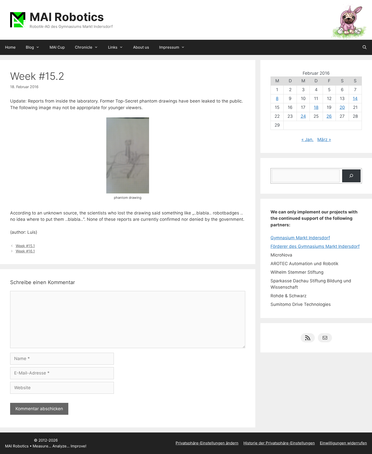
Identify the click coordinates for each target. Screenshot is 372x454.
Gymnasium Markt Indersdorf (300, 237)
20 (342, 107)
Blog (30, 47)
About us (141, 47)
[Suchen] (351, 175)
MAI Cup (57, 47)
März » (324, 139)
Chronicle (83, 47)
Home (10, 47)
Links (112, 47)
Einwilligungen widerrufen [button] (343, 443)
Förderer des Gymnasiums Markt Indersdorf (315, 246)
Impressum (169, 47)
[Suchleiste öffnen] (364, 47)
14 (355, 98)
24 (303, 116)
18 (316, 107)
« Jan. (307, 139)
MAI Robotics (67, 17)
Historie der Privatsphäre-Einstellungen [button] (279, 443)
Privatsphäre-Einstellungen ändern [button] (207, 443)
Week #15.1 (25, 246)
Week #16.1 (25, 251)
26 (329, 116)
